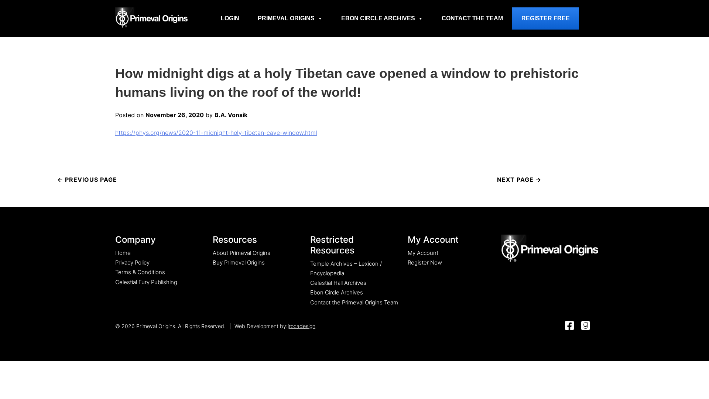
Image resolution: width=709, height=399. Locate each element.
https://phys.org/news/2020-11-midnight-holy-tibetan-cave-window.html (216, 132)
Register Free (545, 18)
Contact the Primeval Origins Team (354, 302)
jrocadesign (301, 326)
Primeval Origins (286, 18)
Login (230, 18)
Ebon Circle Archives (378, 18)
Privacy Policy (132, 262)
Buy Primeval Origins (239, 262)
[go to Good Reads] (585, 326)
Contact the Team (472, 18)
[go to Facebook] (569, 326)
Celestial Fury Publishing (146, 282)
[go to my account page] (549, 249)
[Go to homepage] (151, 17)
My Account (423, 252)
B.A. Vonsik (231, 115)
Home (123, 252)
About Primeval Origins (241, 252)
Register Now (425, 262)
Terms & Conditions (140, 272)
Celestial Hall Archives (338, 282)
